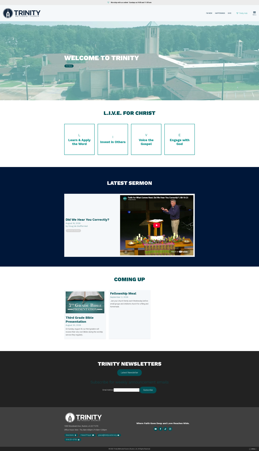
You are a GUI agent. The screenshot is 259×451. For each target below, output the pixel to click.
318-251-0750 (71, 439)
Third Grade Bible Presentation (80, 319)
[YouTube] (156, 429)
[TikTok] (165, 429)
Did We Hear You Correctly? (87, 219)
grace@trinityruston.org (107, 435)
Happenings (220, 13)
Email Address (108, 390)
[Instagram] (170, 429)
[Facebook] (160, 429)
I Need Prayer (86, 435)
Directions (70, 435)
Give (229, 13)
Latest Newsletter (129, 372)
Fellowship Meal (123, 293)
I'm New (209, 13)
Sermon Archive (73, 231)
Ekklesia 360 (253, 449)
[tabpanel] (129, 60)
